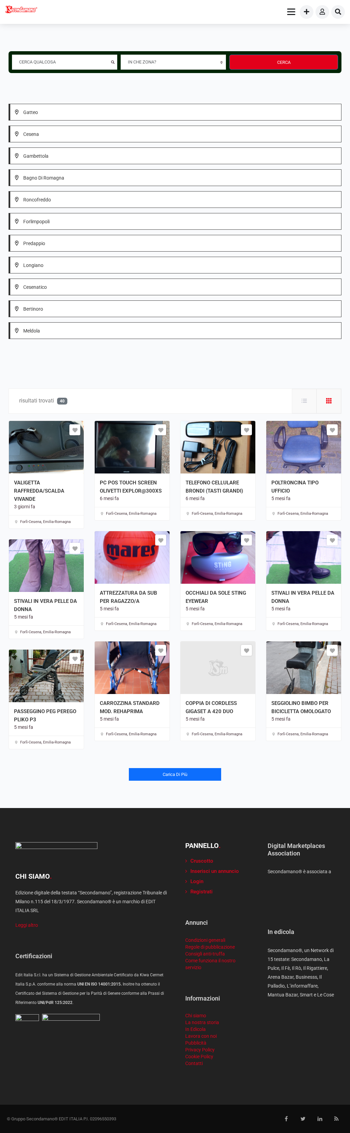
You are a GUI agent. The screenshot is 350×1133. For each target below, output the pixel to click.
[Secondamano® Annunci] (21, 10)
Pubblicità (195, 1043)
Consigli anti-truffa (205, 954)
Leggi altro (26, 925)
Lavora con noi (201, 1036)
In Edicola (195, 1029)
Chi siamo (195, 1015)
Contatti (194, 1063)
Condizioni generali (205, 940)
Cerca (284, 62)
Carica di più (175, 774)
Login (196, 881)
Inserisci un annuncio (214, 871)
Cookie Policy (199, 1056)
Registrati (201, 892)
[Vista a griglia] (329, 401)
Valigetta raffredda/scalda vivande (39, 491)
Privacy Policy (200, 1049)
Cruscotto (201, 861)
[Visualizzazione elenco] (304, 401)
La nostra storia (202, 1022)
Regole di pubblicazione (210, 947)
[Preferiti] (74, 429)
